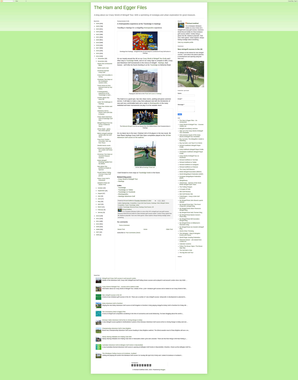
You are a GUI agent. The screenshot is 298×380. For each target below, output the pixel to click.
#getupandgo (125, 203)
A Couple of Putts (184, 189)
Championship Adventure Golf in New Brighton (116, 328)
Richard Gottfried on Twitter (187, 162)
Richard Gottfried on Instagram (189, 164)
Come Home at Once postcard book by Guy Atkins (104, 87)
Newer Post (121, 229)
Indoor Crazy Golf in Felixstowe (103, 179)
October (100, 188)
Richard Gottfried (193, 23)
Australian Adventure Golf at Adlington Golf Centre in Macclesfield (122, 345)
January (100, 212)
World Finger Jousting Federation (189, 237)
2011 (97, 221)
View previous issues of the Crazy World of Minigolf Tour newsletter (189, 135)
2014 (98, 56)
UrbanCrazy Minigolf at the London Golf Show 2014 (104, 149)
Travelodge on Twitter (125, 190)
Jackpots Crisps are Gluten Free (103, 183)
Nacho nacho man (103, 68)
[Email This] (158, 201)
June (99, 199)
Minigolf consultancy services (188, 128)
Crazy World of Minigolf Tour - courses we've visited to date (120, 286)
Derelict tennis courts (103, 145)
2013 (98, 216)
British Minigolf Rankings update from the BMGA (104, 162)
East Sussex (147, 203)
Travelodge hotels (145, 173)
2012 (98, 218)
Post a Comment (124, 225)
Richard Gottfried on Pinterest (188, 167)
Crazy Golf (140, 203)
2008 (98, 229)
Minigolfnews (183, 180)
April (99, 204)
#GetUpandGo (149, 28)
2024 (98, 29)
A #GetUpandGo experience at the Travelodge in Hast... (104, 93)
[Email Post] (155, 200)
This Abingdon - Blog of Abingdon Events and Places (189, 234)
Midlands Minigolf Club (128, 126)
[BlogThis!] (160, 201)
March (100, 207)
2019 (98, 42)
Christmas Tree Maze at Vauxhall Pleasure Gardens (104, 155)
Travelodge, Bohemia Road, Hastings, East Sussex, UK (138, 207)
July (99, 196)
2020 (98, 40)
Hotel (158, 203)
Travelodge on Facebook (126, 192)
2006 (98, 235)
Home (145, 229)
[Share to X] (161, 201)
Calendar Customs (185, 244)
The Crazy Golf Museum (187, 169)
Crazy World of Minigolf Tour (152, 58)
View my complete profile (185, 42)
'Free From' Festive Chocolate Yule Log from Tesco (104, 141)
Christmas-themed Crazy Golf (103, 71)
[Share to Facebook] (163, 201)
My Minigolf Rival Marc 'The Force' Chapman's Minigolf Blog (190, 205)
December (101, 58)
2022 (98, 34)
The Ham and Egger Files (120, 7)
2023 (98, 32)
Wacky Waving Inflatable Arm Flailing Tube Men (117, 337)
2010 (98, 224)
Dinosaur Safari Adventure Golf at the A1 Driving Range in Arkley (122, 320)
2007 (98, 232)
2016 (98, 50)
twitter (137, 205)
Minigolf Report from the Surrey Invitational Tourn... (104, 124)
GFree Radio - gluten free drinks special (103, 129)
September (101, 190)
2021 (98, 37)
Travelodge (130, 60)
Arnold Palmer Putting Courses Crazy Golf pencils (104, 174)
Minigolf (162, 203)
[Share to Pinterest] (164, 201)
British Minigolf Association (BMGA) (190, 172)
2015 (98, 53)
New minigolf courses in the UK (190, 49)
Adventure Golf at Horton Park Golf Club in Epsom (104, 112)
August (100, 193)
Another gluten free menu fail (103, 98)
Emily (165, 58)
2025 (98, 26)
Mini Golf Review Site (186, 194)
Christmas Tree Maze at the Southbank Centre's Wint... (104, 81)
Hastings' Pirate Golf (149, 167)
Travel (127, 205)
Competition (133, 203)
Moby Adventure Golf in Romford (112, 303)
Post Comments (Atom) (133, 232)
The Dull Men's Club (185, 250)
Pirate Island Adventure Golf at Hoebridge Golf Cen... (104, 118)
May (99, 201)
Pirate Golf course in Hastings (153, 93)
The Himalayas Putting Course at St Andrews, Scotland (119, 353)
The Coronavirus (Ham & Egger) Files (114, 311)
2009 (98, 226)
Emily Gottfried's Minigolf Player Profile (191, 149)
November (101, 61)
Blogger (162, 369)
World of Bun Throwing (186, 231)
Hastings (161, 63)
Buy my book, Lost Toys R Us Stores (190, 143)
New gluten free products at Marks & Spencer (104, 168)
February (101, 210)
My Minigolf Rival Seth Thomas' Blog (190, 212)
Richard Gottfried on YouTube (188, 160)
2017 (98, 48)
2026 (98, 23)
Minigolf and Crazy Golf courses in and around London (119, 278)
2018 (98, 45)
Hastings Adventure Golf (126, 196)
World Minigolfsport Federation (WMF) (191, 174)
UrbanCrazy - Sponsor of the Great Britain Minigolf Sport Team (190, 183)
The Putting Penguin (185, 187)
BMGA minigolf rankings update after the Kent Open (104, 135)
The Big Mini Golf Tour (186, 252)
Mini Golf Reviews (185, 191)
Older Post (169, 229)
